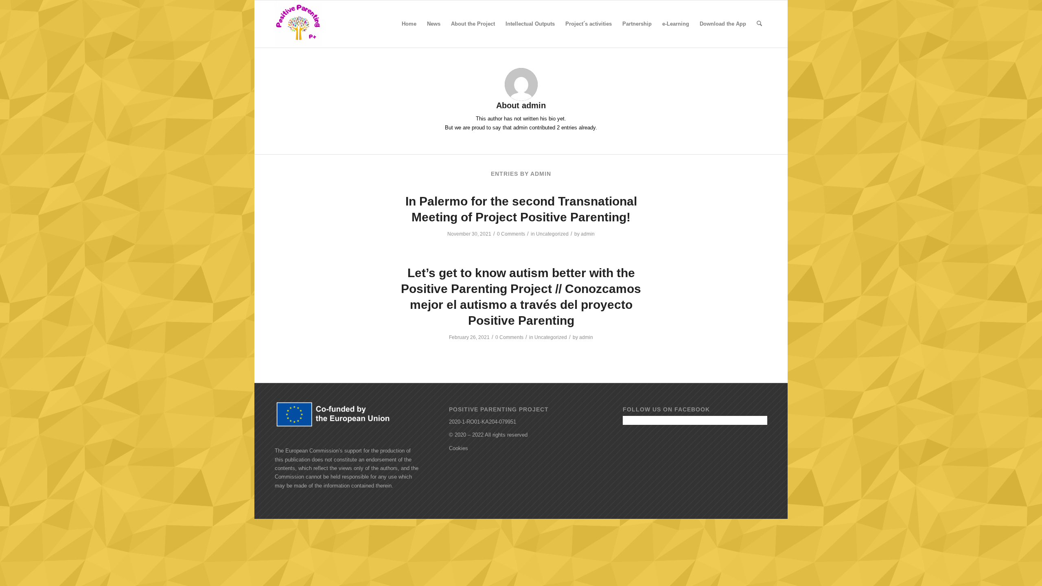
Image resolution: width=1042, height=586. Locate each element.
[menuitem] (409, 24)
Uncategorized (552, 234)
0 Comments (511, 234)
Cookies (458, 448)
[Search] (759, 24)
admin (588, 234)
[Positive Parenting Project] (298, 24)
